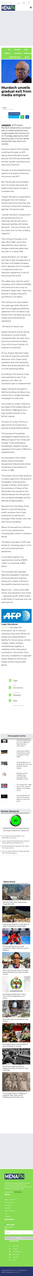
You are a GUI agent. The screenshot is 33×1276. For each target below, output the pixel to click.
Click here (18, 1192)
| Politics (6, 53)
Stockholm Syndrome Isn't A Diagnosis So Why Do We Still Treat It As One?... (15, 1068)
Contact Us (8, 1205)
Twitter (14, 1249)
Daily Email (15, 1254)
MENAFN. (14, 1270)
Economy (18, 53)
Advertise (8, 1208)
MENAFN (6, 125)
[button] (23, 3)
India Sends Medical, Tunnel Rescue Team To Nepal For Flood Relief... (16, 925)
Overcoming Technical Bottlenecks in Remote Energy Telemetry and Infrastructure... (16, 842)
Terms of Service (10, 1199)
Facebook (15, 1246)
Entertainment (11, 57)
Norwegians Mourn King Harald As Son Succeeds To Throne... (15, 1045)
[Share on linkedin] (27, 117)
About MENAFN (10, 1211)
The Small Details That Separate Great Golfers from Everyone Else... (15, 847)
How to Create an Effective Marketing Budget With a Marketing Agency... (15, 852)
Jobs (6, 1213)
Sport (25, 57)
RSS (13, 1260)
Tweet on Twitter (13, 116)
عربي (18, 3)
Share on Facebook (14, 113)
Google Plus (16, 1251)
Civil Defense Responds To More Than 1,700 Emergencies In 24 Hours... (14, 996)
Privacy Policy (9, 1202)
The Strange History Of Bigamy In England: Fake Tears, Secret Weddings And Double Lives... (15, 1095)
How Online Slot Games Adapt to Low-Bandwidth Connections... (13, 836)
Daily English (10, 1225)
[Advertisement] (16, 28)
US (6, 49)
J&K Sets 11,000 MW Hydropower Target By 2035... (15, 903)
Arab (26, 49)
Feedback (8, 1216)
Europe (17, 49)
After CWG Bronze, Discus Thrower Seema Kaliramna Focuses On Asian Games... (16, 972)
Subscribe (19, 1238)
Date (5, 108)
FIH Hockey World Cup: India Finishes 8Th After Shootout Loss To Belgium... (16, 948)
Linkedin (15, 1257)
